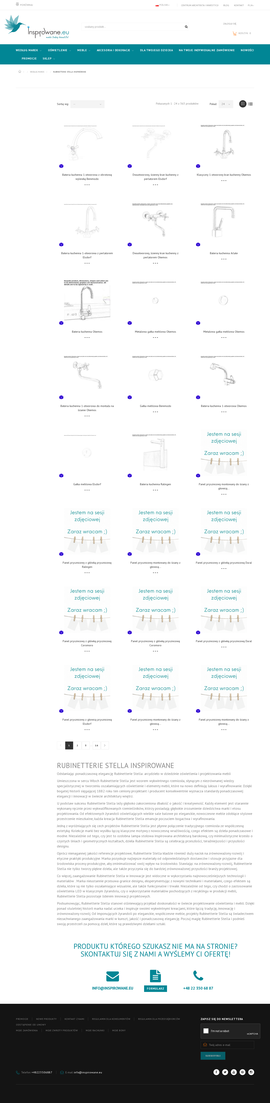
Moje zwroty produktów (62, 1030)
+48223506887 (42, 1072)
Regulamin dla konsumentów (111, 1018)
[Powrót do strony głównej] (20, 71)
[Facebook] (216, 1072)
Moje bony (119, 1030)
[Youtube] (234, 1072)
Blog (226, 5)
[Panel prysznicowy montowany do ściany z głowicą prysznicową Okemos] (155, 531)
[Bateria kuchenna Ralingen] (155, 453)
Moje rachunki (95, 1030)
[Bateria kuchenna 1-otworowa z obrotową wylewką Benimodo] (87, 143)
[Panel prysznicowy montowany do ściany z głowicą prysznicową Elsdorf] (224, 453)
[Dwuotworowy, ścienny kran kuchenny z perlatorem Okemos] (155, 221)
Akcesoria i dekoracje (113, 50)
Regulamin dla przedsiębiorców (159, 1018)
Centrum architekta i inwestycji (199, 5)
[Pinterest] (242, 1072)
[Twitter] (225, 1072)
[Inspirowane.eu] (35, 27)
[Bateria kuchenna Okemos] (87, 300)
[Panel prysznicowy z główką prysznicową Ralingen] (87, 531)
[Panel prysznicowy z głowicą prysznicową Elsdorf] (87, 688)
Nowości (247, 50)
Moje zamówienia (27, 1030)
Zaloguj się (229, 23)
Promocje (29, 58)
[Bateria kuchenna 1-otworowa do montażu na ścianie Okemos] (87, 374)
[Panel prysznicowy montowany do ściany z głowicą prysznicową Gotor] (224, 688)
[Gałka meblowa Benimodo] (155, 374)
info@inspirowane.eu (88, 1072)
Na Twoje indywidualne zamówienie (207, 50)
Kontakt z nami (74, 1018)
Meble (82, 50)
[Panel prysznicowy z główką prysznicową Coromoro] (87, 609)
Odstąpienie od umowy (31, 1024)
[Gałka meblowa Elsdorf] (87, 453)
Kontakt (239, 5)
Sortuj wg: (63, 104)
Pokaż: (213, 104)
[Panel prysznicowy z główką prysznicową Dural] (224, 531)
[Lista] (250, 104)
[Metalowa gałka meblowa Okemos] (155, 300)
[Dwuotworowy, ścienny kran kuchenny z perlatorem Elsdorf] (155, 143)
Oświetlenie (57, 50)
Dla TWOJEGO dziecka (156, 50)
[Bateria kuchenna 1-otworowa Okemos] (224, 374)
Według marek (27, 50)
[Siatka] (242, 104)
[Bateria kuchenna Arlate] (224, 221)
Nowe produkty (46, 1018)
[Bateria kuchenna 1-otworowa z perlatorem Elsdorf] (87, 221)
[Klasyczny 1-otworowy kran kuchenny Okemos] (224, 143)
